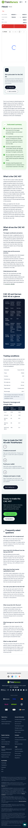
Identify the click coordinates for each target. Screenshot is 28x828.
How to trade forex (5, 744)
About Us (3, 785)
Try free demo (9, 519)
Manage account (18, 728)
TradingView (4, 765)
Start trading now (10, 487)
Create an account (10, 514)
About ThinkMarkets (19, 737)
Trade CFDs (3, 719)
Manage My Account (5, 754)
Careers (16, 741)
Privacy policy (18, 753)
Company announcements (20, 739)
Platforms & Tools (5, 757)
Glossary (3, 739)
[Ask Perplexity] (15, 676)
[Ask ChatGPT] (8, 676)
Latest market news (5, 723)
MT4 (2, 769)
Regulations (17, 757)
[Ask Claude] (19, 676)
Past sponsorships (19, 744)
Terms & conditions (19, 751)
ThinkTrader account (19, 725)
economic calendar (10, 284)
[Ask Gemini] (12, 676)
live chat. (16, 687)
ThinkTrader (3, 763)
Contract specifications (6, 721)
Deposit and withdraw (19, 730)
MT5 (2, 771)
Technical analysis (5, 737)
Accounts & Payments (6, 752)
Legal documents (18, 749)
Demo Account (18, 721)
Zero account (18, 723)
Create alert (11, 87)
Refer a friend (18, 732)
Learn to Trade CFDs (5, 741)
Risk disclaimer (18, 755)
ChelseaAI (3, 767)
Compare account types (20, 719)
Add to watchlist (12, 91)
